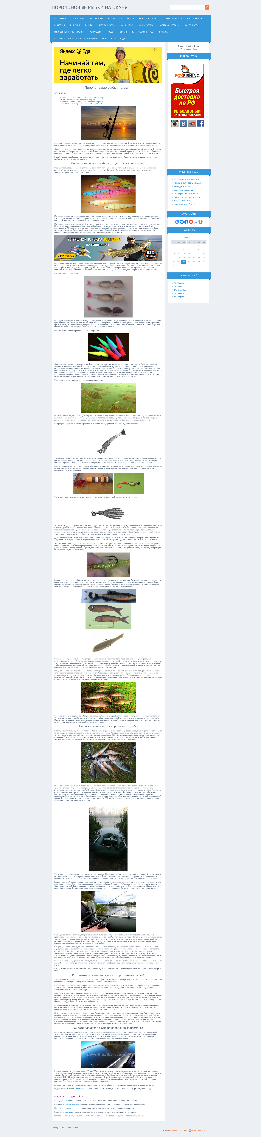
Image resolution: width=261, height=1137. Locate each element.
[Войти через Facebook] (186, 222)
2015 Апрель (179, 283)
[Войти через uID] (177, 222)
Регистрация (186, 49)
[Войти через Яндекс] (191, 222)
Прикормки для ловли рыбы (187, 197)
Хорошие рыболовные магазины (189, 183)
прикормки (66, 1112)
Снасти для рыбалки (183, 190)
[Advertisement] (188, 150)
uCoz (186, 1130)
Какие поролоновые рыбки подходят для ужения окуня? (83, 97)
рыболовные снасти (71, 1104)
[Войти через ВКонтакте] (182, 222)
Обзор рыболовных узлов (186, 193)
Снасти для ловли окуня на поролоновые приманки (81, 104)
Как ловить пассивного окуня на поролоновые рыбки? (82, 102)
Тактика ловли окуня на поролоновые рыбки (78, 100)
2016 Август (179, 287)
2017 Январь (179, 293)
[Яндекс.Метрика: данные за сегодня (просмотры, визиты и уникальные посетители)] (197, 1130)
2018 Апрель (179, 297)
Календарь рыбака (62, 1101)
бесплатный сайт (175, 1130)
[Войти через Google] (196, 222)
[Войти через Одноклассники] (200, 222)
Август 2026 (189, 238)
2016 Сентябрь (180, 290)
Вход (195, 49)
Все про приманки (182, 201)
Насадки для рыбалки (63, 1108)
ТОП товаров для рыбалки (186, 179)
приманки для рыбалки (74, 1116)
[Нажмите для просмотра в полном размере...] (108, 139)
